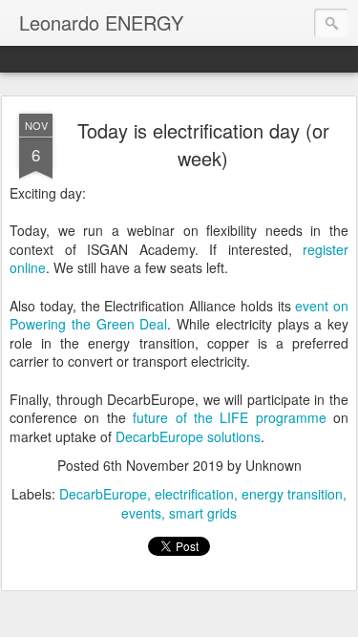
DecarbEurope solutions (188, 436)
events (141, 512)
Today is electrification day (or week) (203, 144)
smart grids (203, 512)
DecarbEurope (103, 493)
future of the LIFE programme (229, 417)
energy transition (292, 493)
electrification (194, 493)
